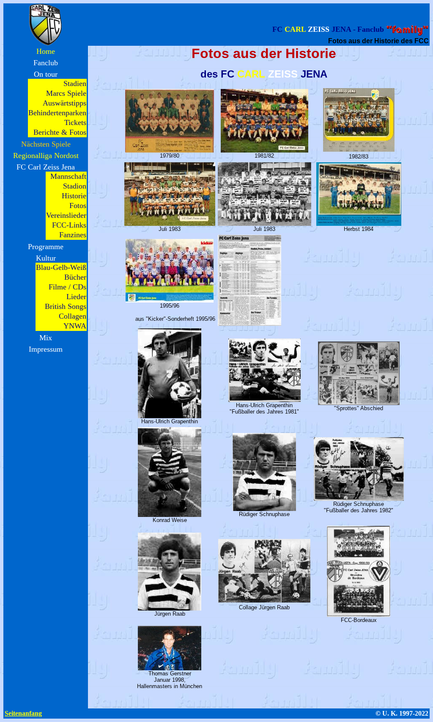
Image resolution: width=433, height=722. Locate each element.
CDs (79, 287)
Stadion (74, 186)
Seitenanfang (23, 713)
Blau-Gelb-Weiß (61, 267)
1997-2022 (413, 713)
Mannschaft (68, 176)
